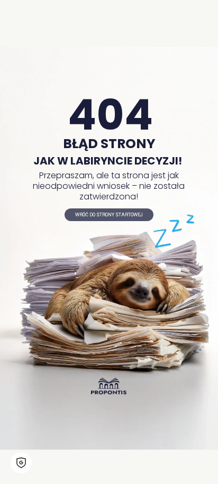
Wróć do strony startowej (109, 214)
